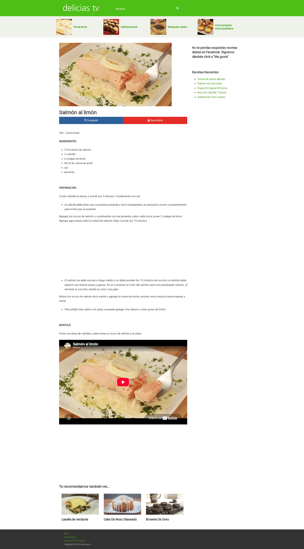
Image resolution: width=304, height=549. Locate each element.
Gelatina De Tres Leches (211, 97)
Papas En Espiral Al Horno (212, 88)
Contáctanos (70, 537)
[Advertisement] (157, 154)
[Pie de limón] (64, 27)
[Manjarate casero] (158, 27)
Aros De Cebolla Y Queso (212, 92)
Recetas (120, 8)
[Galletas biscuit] (111, 27)
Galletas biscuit (129, 27)
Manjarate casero (177, 27)
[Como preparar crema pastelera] (205, 27)
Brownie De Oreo (157, 519)
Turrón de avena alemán (211, 79)
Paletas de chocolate (209, 83)
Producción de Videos (74, 540)
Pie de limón (80, 27)
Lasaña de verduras (75, 519)
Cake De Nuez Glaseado (120, 519)
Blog (66, 533)
